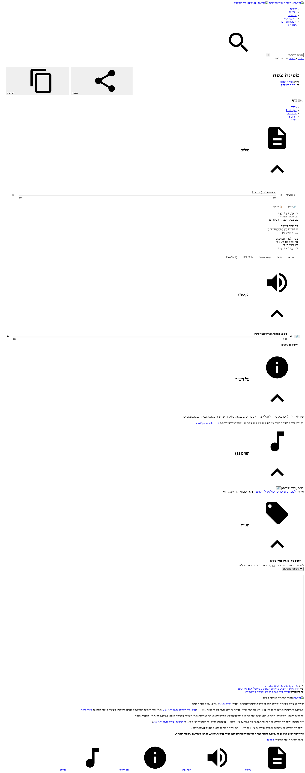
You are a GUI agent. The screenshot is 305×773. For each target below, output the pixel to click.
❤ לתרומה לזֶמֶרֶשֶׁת (292, 569)
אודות (286, 691)
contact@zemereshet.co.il (206, 423)
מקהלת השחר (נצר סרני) (264, 192)
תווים (293, 116)
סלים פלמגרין (288, 84)
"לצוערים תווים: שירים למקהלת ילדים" (276, 491)
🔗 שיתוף (292, 206)
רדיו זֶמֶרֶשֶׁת (290, 18)
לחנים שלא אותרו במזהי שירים (285, 561)
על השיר (292, 113)
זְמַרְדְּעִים (242, 688)
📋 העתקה (277, 206)
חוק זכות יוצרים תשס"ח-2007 (169, 721)
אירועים (292, 15)
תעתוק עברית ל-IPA (259, 688)
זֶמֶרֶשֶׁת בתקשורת (254, 691)
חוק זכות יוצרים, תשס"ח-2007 (179, 709)
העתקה (11, 93)
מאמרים (292, 24)
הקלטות (291, 110)
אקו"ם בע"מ (225, 703)
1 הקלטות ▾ (290, 195)
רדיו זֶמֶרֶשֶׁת (293, 688)
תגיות (294, 119)
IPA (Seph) (231, 257)
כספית (270, 739)
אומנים (293, 12)
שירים (293, 8)
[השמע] (8, 336)
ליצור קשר (86, 709)
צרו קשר (278, 691)
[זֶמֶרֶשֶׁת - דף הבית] (298, 697)
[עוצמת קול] (281, 195)
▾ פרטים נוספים (289, 344)
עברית (291, 257)
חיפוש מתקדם (289, 21)
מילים (292, 107)
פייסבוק (269, 691)
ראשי (301, 58)
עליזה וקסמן (286, 81)
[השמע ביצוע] (13, 195)
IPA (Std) (248, 257)
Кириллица (265, 257)
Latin (279, 257)
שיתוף (75, 93)
